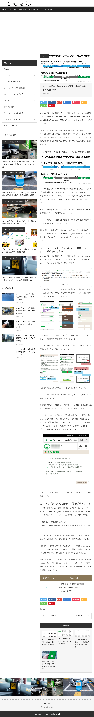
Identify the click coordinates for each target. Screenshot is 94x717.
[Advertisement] (47, 34)
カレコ (45, 56)
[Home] (3, 9)
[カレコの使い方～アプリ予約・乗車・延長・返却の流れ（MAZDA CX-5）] (49, 655)
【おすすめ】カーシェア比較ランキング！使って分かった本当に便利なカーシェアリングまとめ (19, 164)
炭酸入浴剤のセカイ (47, 707)
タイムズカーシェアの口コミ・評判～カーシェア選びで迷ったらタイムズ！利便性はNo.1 (19, 279)
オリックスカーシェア (12, 81)
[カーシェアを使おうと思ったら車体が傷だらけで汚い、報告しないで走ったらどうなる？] (8, 298)
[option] (15, 687)
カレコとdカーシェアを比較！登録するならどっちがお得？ (65, 641)
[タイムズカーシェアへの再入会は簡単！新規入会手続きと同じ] (8, 326)
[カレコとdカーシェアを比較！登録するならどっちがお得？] (65, 633)
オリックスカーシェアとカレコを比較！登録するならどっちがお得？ (82, 643)
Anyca (6, 69)
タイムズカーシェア (11, 126)
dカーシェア (8, 75)
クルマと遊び (9, 107)
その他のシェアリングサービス (15, 119)
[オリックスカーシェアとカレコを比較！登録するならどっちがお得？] (82, 633)
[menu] (91, 3)
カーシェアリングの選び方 (13, 94)
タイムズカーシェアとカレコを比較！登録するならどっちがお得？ (49, 642)
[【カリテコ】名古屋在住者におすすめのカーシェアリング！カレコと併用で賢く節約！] (8, 353)
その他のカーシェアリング (13, 113)
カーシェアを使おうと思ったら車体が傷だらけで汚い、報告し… (25, 297)
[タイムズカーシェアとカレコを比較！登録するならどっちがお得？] (49, 633)
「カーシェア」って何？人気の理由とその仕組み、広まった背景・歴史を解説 (19, 250)
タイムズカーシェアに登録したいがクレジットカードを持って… (25, 310)
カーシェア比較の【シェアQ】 (51, 714)
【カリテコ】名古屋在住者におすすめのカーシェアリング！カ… (25, 352)
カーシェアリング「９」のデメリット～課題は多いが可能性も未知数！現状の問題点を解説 (19, 194)
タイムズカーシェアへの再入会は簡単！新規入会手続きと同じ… (25, 324)
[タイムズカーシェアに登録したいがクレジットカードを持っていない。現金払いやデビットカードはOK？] (8, 312)
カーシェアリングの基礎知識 (14, 88)
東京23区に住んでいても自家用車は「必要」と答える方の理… (26, 338)
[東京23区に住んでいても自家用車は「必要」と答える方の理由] (8, 340)
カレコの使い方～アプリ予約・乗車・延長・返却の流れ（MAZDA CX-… (49, 665)
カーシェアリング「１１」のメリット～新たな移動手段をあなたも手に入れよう (19, 222)
